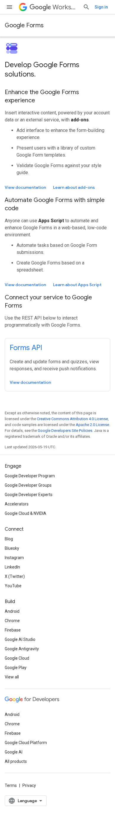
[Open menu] (9, 7)
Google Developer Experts (28, 494)
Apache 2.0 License (92, 424)
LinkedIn (12, 567)
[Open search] (86, 7)
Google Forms (24, 25)
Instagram (14, 557)
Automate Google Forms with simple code (55, 204)
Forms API (26, 347)
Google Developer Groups (28, 485)
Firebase (13, 630)
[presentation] (57, 69)
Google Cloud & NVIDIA (25, 513)
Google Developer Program (30, 475)
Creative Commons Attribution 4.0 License (72, 419)
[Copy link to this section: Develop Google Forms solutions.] (41, 74)
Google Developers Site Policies (65, 430)
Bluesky (12, 548)
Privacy (29, 785)
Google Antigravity (22, 648)
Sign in (101, 7)
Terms (11, 785)
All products (16, 761)
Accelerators (17, 504)
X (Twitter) (15, 576)
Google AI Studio (20, 639)
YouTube (13, 585)
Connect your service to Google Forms (48, 301)
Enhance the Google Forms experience (42, 96)
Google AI (13, 752)
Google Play (16, 667)
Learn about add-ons (74, 187)
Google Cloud (17, 658)
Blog (9, 539)
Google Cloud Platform (26, 742)
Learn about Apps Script (77, 284)
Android (12, 611)
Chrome (12, 620)
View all (12, 677)
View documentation (25, 187)
